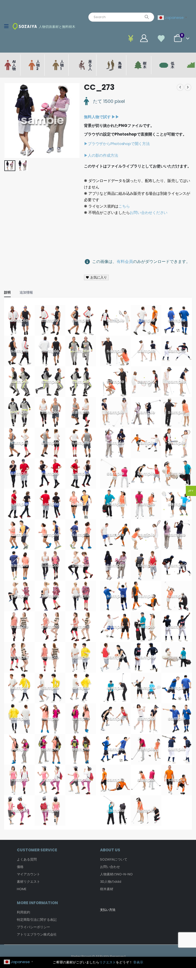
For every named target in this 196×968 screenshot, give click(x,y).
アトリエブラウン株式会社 (37, 934)
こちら (124, 206)
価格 (20, 866)
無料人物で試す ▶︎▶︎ (101, 116)
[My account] (132, 38)
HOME (22, 889)
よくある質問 (27, 859)
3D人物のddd (110, 881)
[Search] (147, 17)
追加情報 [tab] (26, 292)
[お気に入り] (161, 38)
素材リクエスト (28, 881)
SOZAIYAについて (113, 859)
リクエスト (107, 962)
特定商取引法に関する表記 (37, 919)
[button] (10, 120)
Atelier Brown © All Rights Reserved (98, 956)
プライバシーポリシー (33, 927)
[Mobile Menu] (8, 26)
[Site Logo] (25, 26)
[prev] (180, 87)
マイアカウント (28, 874)
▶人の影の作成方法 (101, 155)
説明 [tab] (7, 292)
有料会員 (125, 261)
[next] (187, 87)
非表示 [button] (138, 962)
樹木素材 (106, 889)
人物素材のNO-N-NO (116, 874)
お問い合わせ (110, 866)
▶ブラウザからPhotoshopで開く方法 (117, 143)
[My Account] (144, 38)
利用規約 (23, 912)
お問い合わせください (148, 212)
